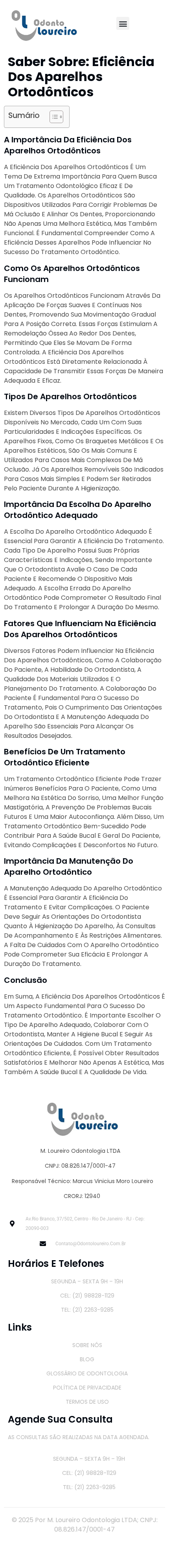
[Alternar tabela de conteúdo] (52, 116)
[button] (122, 23)
